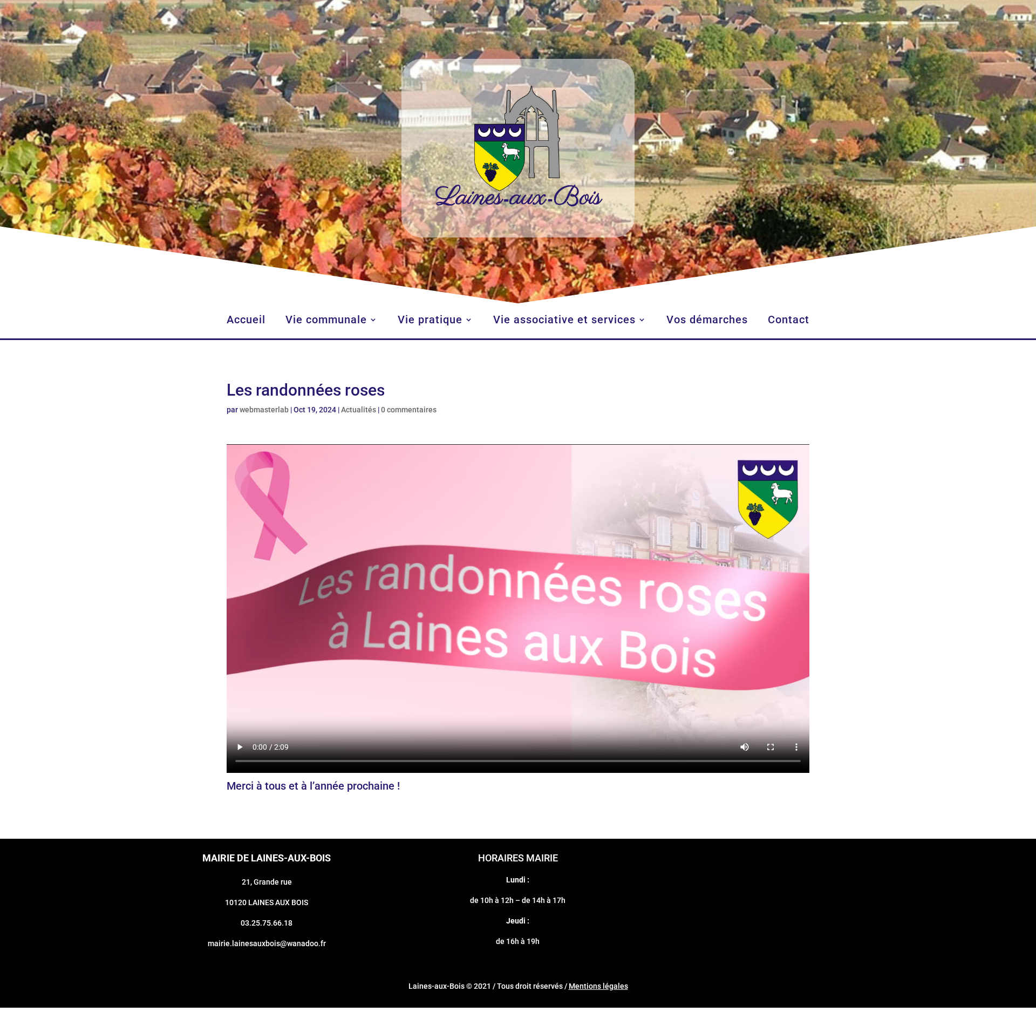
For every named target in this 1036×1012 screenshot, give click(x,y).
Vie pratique (430, 321)
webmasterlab (264, 409)
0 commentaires (409, 409)
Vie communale (326, 321)
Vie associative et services (564, 321)
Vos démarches (707, 321)
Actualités (358, 409)
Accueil (246, 321)
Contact (788, 321)
